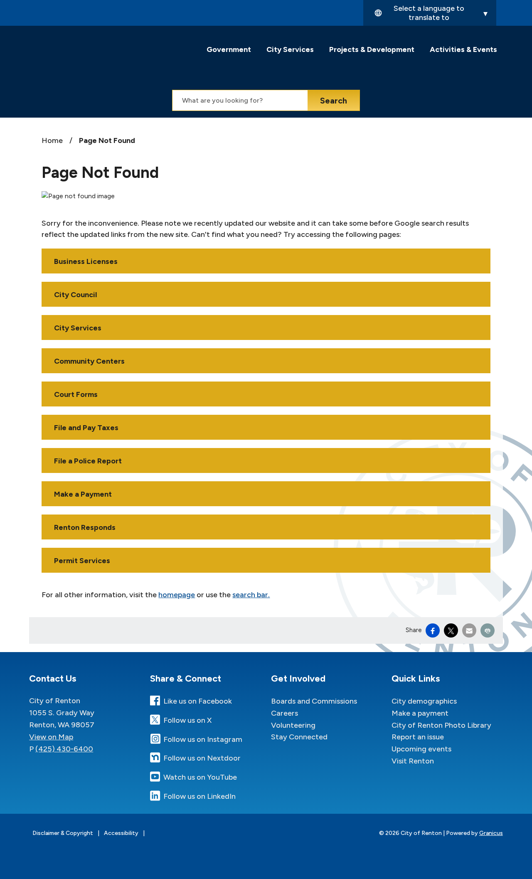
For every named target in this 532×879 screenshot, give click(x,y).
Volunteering (293, 725)
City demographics (424, 701)
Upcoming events (421, 748)
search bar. (251, 594)
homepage (176, 594)
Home (52, 140)
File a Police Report (88, 460)
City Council (75, 294)
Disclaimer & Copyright (62, 833)
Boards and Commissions (314, 701)
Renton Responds (85, 527)
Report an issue (418, 736)
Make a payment (420, 713)
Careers (284, 713)
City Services (290, 49)
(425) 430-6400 (64, 748)
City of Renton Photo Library (441, 725)
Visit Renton (413, 761)
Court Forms (76, 394)
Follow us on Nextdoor (202, 758)
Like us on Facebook (197, 701)
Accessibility (121, 833)
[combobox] (429, 13)
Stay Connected (299, 736)
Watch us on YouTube (200, 777)
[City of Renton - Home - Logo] (94, 56)
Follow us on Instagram (202, 739)
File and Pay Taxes (86, 427)
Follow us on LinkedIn (199, 796)
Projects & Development (371, 49)
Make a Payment (83, 494)
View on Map (51, 736)
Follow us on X (187, 720)
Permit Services (82, 560)
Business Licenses (86, 261)
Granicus (491, 833)
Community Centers (89, 361)
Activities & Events (463, 49)
